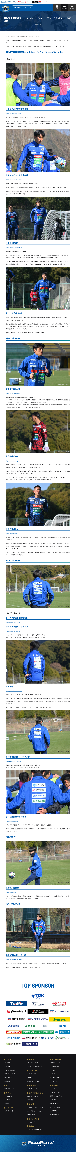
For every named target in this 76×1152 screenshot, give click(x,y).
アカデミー (56, 1059)
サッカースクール (55, 1092)
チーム (31, 1059)
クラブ (8, 1059)
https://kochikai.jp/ (11, 892)
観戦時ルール (31, 1077)
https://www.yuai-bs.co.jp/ (13, 631)
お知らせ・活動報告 (55, 1107)
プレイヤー (53, 1070)
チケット (9, 1092)
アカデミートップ (55, 1063)
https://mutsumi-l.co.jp (12, 821)
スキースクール (54, 1100)
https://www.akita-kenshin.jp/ (14, 247)
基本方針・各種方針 (32, 1096)
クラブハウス (8, 1066)
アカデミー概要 (54, 1066)
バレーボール (54, 1089)
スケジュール (54, 1081)
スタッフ (52, 1074)
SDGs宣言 (30, 1100)
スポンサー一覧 (44, 1)
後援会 (31, 1126)
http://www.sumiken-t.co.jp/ (13, 761)
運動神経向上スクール (56, 1096)
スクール (55, 1085)
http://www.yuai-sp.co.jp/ (13, 622)
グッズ (31, 1104)
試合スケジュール (9, 1089)
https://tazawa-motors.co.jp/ (14, 959)
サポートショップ (32, 1089)
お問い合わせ (8, 1081)
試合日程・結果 (54, 1077)
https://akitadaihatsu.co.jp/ (13, 113)
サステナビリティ (36, 1092)
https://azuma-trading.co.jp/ (13, 461)
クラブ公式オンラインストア (35, 1107)
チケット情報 (8, 1096)
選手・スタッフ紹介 (32, 1063)
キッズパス (7, 1103)
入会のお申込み (54, 1111)
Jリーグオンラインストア (34, 1111)
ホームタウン (34, 1085)
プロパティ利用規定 (9, 1070)
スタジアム (33, 1070)
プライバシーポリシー (10, 1074)
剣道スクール (54, 1103)
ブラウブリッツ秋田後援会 (34, 1129)
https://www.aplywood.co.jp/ (14, 180)
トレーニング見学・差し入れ (35, 1066)
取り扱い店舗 (31, 1115)
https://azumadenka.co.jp (13, 393)
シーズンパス (8, 1100)
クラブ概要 (7, 1063)
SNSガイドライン (9, 1077)
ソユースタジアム (32, 1074)
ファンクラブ (34, 1118)
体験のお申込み (54, 1114)
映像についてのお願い (33, 1081)
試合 (7, 1085)
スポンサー (10, 1107)
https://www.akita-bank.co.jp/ (14, 691)
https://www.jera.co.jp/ (12, 533)
